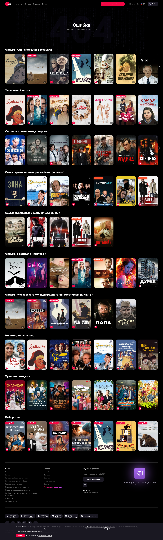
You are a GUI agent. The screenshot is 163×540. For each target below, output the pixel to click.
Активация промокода (53, 487)
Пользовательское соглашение (17, 487)
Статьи (46, 484)
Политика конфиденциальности (17, 490)
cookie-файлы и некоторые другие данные (100, 527)
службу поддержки (45, 535)
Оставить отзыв (11, 501)
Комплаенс (9, 498)
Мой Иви (47, 472)
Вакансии (8, 475)
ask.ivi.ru (86, 491)
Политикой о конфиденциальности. (29, 531)
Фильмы (47, 475)
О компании (9, 472)
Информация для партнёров (16, 481)
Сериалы (47, 478)
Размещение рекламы (13, 484)
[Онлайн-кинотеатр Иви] (8, 4)
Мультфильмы (49, 481)
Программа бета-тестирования (17, 478)
